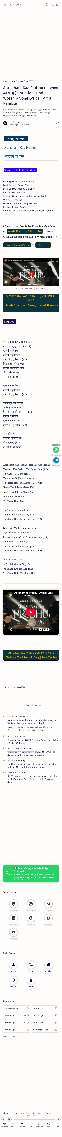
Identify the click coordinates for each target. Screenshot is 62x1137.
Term (28, 1113)
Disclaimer (37, 1113)
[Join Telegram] (56, 460)
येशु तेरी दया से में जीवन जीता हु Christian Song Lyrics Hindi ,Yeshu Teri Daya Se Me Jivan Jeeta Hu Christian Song (32, 779)
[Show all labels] (9, 1036)
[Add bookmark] (53, 123)
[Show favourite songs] (22, 1124)
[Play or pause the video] (31, 1124)
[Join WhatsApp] (56, 450)
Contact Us (19, 1113)
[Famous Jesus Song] (24, 748)
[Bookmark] (57, 4)
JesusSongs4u (17, 4)
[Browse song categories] (4, 1124)
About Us (7, 1113)
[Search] (46, 4)
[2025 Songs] (21, 760)
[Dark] (52, 4)
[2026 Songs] (20, 736)
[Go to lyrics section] (39, 1124)
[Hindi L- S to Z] (21, 772)
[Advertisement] (31, 43)
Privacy (48, 1113)
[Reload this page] (48, 1124)
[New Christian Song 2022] (15, 687)
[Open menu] (4, 4)
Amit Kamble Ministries (25, 231)
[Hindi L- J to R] (22, 716)
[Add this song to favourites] (13, 1124)
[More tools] (57, 1124)
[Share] (57, 123)
